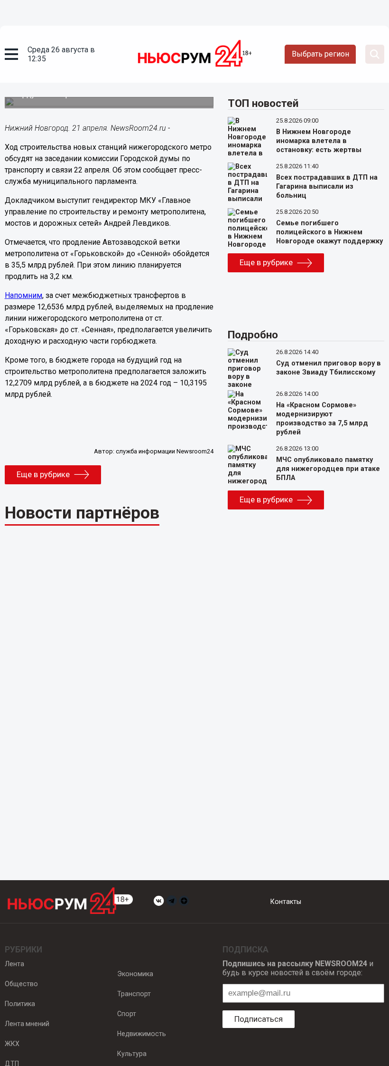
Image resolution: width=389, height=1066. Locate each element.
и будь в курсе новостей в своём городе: (297, 968)
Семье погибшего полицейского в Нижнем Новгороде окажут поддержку (329, 232)
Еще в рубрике (43, 474)
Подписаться (258, 1019)
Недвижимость (141, 1033)
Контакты (285, 901)
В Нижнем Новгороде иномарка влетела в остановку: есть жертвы (318, 141)
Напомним (23, 295)
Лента (14, 964)
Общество (21, 984)
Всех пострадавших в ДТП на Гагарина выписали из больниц (327, 186)
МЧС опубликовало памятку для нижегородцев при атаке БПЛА (328, 469)
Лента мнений (27, 1024)
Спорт (126, 1014)
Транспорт (134, 994)
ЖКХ (12, 1043)
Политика (20, 1004)
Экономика (135, 974)
